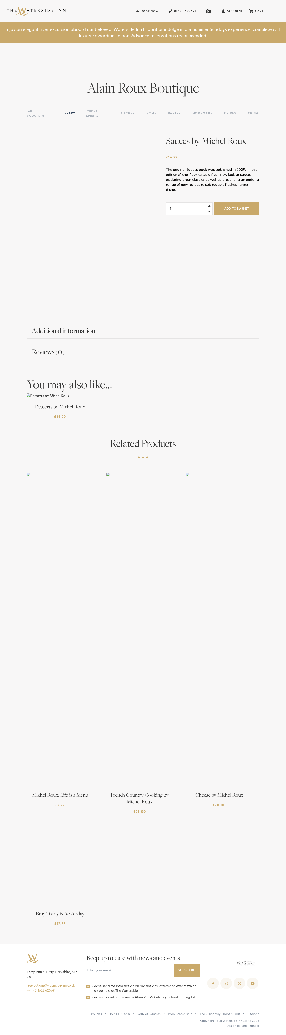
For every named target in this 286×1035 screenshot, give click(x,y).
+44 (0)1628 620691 (41, 990)
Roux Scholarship (180, 1014)
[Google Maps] (209, 11)
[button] (274, 11)
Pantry (174, 113)
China (253, 113)
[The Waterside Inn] (71, 11)
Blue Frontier (250, 1026)
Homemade (202, 113)
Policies (96, 1014)
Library (68, 113)
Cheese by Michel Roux (219, 794)
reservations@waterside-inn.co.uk (51, 985)
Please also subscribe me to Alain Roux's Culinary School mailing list (143, 997)
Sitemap (253, 1014)
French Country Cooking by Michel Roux (140, 798)
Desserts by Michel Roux (60, 406)
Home (151, 113)
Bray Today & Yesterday (60, 913)
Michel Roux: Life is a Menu (60, 794)
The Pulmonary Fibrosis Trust (220, 1014)
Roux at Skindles (149, 1014)
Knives (230, 113)
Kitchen (127, 113)
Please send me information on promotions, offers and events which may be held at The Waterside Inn (143, 988)
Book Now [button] (149, 11)
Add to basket (236, 209)
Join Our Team (120, 1014)
